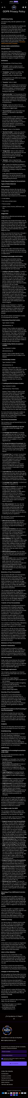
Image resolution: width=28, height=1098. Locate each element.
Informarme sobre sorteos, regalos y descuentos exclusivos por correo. (14, 1059)
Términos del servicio (7, 1084)
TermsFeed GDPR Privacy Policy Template (13, 42)
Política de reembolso (7, 1080)
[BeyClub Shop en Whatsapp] (14, 1018)
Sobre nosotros (5, 1082)
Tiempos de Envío (6, 1078)
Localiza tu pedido (6, 1076)
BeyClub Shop (18, 1090)
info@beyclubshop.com (8, 1040)
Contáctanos (4, 1073)
